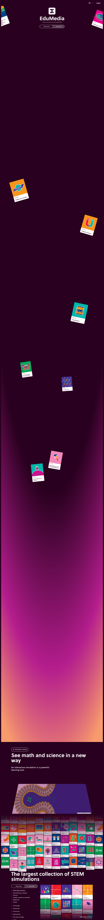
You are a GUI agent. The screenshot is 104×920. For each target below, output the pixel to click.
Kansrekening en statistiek (20, 893)
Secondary (31, 886)
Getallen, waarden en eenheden (21, 897)
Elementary (18, 886)
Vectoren (15, 895)
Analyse (15, 902)
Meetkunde (16, 900)
